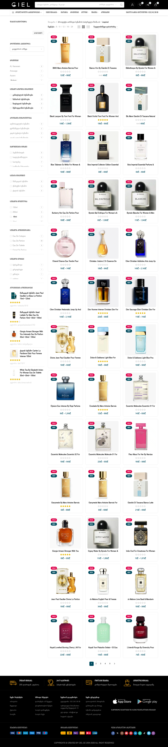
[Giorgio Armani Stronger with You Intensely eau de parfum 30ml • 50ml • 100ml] (65, 533)
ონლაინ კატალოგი (93, 714)
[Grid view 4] (88, 27)
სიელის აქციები (67, 716)
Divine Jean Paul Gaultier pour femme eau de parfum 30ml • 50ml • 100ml (65, 359)
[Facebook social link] (113, 733)
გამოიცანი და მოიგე (94, 706)
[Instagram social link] (122, 733)
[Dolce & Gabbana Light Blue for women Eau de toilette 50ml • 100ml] (103, 339)
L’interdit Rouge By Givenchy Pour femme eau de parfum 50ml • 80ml (140, 649)
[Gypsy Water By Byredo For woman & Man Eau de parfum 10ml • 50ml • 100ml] (103, 533)
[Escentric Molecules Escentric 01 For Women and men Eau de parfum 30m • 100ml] (140, 388)
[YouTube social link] (126, 733)
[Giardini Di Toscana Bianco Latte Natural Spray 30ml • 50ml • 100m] (140, 484)
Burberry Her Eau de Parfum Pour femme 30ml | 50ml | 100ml (65, 214)
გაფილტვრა (38, 33)
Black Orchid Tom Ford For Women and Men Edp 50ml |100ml (103, 117)
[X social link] (117, 733)
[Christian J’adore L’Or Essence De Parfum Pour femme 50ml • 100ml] (103, 243)
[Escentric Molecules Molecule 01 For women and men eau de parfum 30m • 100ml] (103, 436)
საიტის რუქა (40, 714)
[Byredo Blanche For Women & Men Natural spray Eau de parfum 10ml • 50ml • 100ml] (140, 194)
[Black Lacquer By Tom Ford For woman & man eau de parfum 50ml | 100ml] (65, 98)
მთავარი (51, 22)
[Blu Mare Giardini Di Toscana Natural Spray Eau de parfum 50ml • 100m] (140, 98)
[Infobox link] (27, 683)
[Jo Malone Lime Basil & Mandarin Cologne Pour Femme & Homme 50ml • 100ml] (140, 581)
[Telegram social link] (149, 733)
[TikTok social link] (144, 733)
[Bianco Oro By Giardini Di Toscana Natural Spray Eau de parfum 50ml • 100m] (103, 50)
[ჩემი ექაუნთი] (132, 4)
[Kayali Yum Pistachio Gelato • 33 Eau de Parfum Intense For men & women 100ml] (103, 629)
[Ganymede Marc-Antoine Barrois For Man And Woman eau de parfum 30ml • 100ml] (103, 484)
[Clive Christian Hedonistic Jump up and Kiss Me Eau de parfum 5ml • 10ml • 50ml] (65, 291)
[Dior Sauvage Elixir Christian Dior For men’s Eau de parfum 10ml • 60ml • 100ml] (140, 291)
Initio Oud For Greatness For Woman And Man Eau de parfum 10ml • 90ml (140, 552)
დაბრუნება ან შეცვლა (43, 701)
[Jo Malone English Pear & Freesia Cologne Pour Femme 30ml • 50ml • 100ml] (103, 581)
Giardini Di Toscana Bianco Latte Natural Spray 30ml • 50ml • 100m (140, 504)
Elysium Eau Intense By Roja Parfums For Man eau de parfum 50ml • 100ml (65, 407)
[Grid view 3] (83, 27)
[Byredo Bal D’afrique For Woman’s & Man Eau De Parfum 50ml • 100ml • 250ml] (103, 194)
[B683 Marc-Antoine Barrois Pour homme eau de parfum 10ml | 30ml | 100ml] (65, 50)
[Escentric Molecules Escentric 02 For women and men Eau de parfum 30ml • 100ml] (65, 436)
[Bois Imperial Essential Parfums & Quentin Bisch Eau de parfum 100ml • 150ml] (140, 146)
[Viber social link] (153, 733)
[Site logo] (20, 4)
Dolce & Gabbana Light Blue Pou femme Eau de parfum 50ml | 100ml (140, 359)
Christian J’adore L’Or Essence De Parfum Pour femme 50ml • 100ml (103, 262)
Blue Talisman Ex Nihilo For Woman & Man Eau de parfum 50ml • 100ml (65, 166)
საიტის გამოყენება (42, 710)
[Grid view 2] (79, 27)
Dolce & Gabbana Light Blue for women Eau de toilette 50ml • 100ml (103, 359)
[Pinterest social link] (131, 733)
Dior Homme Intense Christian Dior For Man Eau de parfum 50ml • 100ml (103, 311)
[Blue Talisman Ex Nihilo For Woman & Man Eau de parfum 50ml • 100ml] (65, 146)
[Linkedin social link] (135, 733)
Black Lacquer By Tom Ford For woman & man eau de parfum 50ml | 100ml (65, 117)
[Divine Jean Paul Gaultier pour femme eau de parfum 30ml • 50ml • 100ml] (65, 339)
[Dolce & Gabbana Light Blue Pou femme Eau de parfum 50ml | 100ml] (140, 339)
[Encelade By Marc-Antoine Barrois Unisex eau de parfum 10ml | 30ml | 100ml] (103, 388)
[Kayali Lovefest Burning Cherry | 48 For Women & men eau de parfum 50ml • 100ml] (65, 629)
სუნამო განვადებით (93, 710)
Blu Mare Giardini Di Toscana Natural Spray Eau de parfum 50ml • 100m (140, 117)
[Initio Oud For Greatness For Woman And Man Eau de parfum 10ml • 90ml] (140, 533)
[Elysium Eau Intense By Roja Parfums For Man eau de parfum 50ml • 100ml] (65, 388)
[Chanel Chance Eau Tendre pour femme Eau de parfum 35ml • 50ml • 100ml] (65, 243)
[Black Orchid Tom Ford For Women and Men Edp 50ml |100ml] (103, 98)
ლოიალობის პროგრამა (95, 701)
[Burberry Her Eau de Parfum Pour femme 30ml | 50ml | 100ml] (65, 194)
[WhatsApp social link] (140, 733)
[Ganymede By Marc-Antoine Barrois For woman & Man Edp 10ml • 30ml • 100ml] (65, 484)
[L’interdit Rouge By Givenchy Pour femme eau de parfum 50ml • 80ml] (140, 629)
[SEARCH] (121, 5)
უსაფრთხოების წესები (43, 706)
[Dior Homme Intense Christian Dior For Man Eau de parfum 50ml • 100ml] (103, 291)
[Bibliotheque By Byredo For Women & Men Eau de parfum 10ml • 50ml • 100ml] (140, 50)
